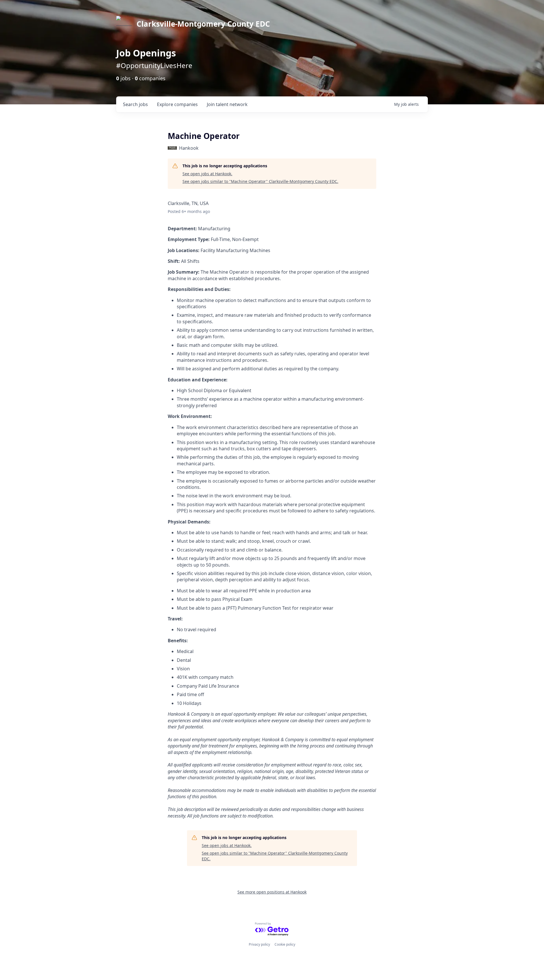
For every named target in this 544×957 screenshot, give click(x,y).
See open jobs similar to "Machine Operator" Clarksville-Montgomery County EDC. (260, 181)
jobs (135, 104)
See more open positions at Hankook (272, 892)
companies (177, 104)
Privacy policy (259, 944)
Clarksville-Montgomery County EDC (203, 24)
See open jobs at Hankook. (207, 173)
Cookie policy (285, 944)
